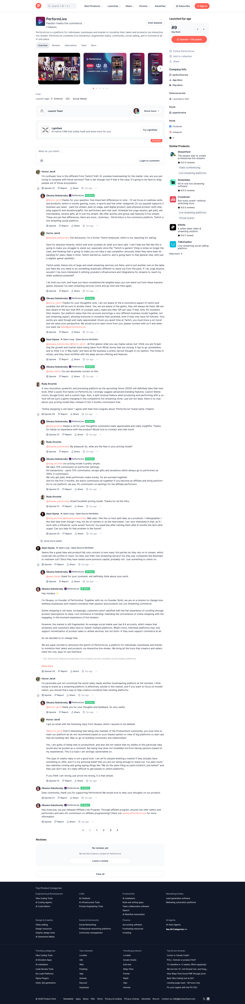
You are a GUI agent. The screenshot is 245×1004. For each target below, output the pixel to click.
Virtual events (186, 217)
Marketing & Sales (174, 893)
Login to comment (149, 160)
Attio (81, 964)
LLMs (81, 893)
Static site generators (46, 983)
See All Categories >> (176, 929)
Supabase (84, 987)
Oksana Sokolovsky (57, 195)
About (86, 999)
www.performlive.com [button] (134, 813)
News (129, 6)
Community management (91, 932)
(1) (49, 188)
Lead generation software (178, 898)
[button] (94, 45)
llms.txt (156, 999)
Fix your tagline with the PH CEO (182, 987)
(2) (54, 533)
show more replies (53, 541)
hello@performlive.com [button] (73, 326)
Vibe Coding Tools (44, 898)
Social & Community (89, 920)
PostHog (83, 969)
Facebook (177, 126)
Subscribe (184, 6)
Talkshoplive (185, 241)
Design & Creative (44, 920)
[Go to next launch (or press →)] (204, 29)
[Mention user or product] (41, 161)
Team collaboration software (136, 906)
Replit (125, 978)
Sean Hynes (52, 339)
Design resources (44, 928)
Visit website (155, 22)
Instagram (177, 132)
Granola (83, 978)
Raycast (83, 983)
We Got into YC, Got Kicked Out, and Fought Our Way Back (187, 969)
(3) (49, 671)
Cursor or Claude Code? (178, 955)
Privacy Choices (131, 999)
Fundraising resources (133, 928)
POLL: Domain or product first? (181, 960)
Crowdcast (184, 196)
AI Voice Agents (173, 924)
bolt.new (127, 964)
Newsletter (68, 999)
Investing (127, 932)
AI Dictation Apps (44, 960)
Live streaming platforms (192, 173)
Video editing (42, 924)
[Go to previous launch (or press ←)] (198, 29)
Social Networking (87, 924)
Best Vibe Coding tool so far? (180, 978)
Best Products (92, 6)
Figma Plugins (42, 978)
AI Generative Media (45, 936)
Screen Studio (129, 960)
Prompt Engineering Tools (91, 906)
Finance (126, 920)
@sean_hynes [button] (53, 371)
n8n (81, 960)
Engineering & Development (49, 893)
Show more (150, 111)
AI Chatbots (84, 898)
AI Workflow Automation (134, 914)
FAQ (93, 999)
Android (58, 98)
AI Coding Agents (44, 902)
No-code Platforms (44, 973)
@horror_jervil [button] (54, 200)
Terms (100, 999)
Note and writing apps (133, 902)
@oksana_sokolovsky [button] (57, 237)
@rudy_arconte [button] (54, 426)
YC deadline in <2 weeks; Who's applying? (186, 964)
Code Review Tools (44, 969)
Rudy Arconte (49, 383)
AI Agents (170, 920)
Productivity (129, 893)
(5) (49, 414)
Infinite (181, 224)
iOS (68, 98)
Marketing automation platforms (181, 902)
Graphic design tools (45, 932)
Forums (143, 6)
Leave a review (100, 860)
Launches (113, 6)
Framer (126, 973)
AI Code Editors (43, 906)
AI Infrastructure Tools (89, 902)
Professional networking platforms (95, 928)
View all (100, 874)
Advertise (160, 6)
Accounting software (132, 924)
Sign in (203, 6)
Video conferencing (189, 167)
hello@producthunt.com (184, 999)
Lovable (83, 955)
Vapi (81, 973)
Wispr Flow (128, 969)
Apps (78, 999)
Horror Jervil (48, 171)
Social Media (80, 98)
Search (126, 910)
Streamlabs (184, 179)
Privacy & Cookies (113, 999)
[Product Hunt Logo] (38, 6)
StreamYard (184, 151)
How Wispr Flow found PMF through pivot (186, 973)
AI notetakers (129, 898)
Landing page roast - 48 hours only (183, 983)
